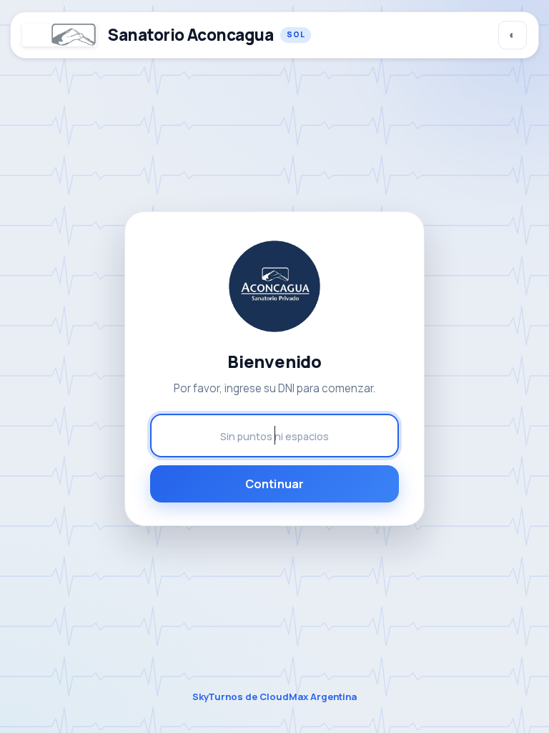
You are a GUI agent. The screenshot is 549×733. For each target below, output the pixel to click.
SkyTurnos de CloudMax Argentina (274, 696)
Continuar (274, 484)
